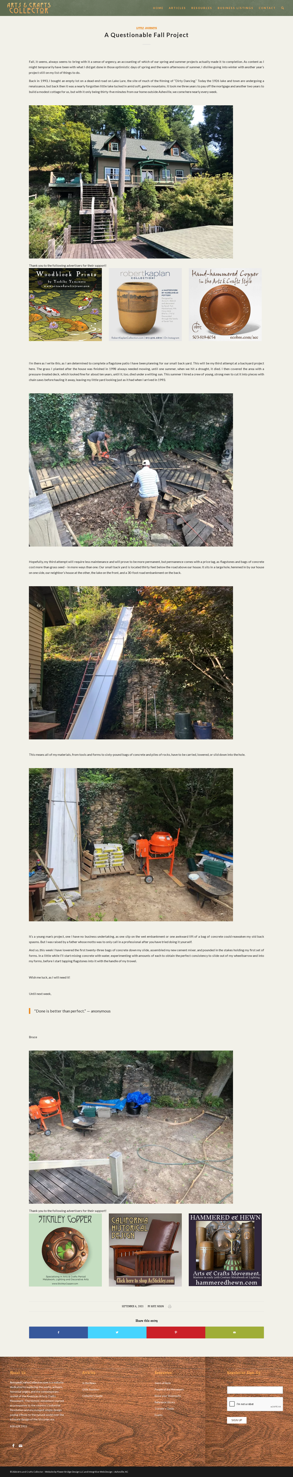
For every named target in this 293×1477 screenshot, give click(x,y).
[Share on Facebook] (58, 1332)
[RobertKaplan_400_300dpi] (145, 340)
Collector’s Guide (92, 1395)
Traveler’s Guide (164, 1408)
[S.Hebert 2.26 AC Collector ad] (225, 340)
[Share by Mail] (234, 1332)
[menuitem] (158, 8)
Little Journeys (146, 28)
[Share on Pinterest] (175, 1332)
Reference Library (165, 1402)
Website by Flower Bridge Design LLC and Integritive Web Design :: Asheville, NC (86, 1471)
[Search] (283, 8)
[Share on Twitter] (117, 1332)
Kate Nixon (157, 1306)
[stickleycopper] (65, 1285)
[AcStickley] (145, 1285)
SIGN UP (236, 1420)
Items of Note (163, 1383)
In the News (89, 1383)
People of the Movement (169, 1389)
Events (158, 1415)
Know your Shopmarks (168, 1395)
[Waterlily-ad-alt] (65, 340)
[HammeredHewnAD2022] (225, 1285)
